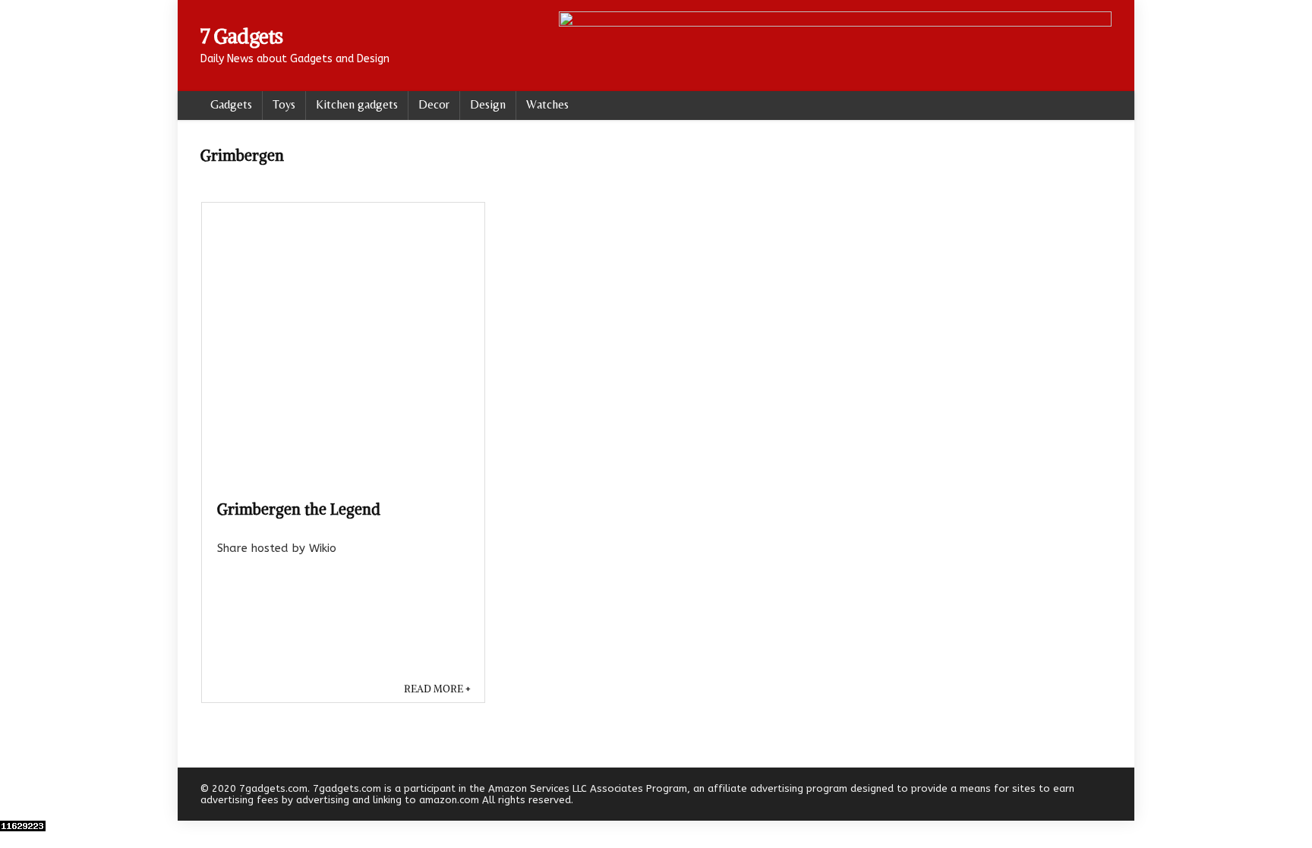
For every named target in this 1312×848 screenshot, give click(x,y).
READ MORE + (437, 688)
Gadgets (231, 104)
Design (488, 104)
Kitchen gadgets (357, 104)
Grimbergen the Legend (298, 509)
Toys (284, 104)
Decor (433, 104)
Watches (547, 104)
